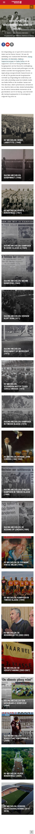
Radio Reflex (20, 61)
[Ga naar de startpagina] (17, 2)
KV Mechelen (13, 59)
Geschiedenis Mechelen (20, 33)
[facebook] (3, 44)
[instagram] (12, 44)
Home (9, 33)
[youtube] (8, 44)
